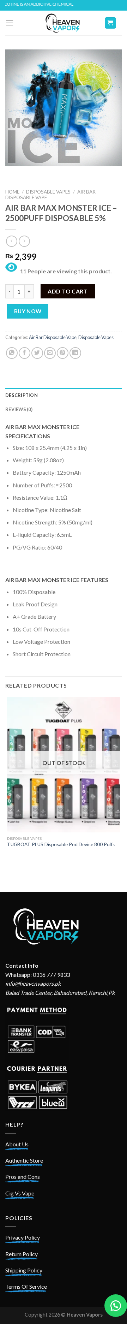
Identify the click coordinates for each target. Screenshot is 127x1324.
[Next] (31, 173)
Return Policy (21, 1254)
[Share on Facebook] (24, 353)
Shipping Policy (23, 1270)
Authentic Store (24, 1160)
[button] (115, 1305)
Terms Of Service (26, 1286)
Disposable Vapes (48, 192)
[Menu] (9, 22)
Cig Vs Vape (19, 1193)
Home (12, 192)
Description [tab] (21, 395)
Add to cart (67, 291)
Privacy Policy (22, 1237)
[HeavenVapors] (63, 23)
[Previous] (12, 173)
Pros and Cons (22, 1176)
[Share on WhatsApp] (12, 353)
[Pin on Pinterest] (62, 353)
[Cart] (110, 23)
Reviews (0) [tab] (18, 409)
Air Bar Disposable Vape (53, 337)
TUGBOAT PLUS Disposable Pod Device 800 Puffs (61, 844)
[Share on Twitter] (37, 353)
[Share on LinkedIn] (75, 353)
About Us (17, 1144)
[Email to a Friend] (50, 353)
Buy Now (28, 311)
